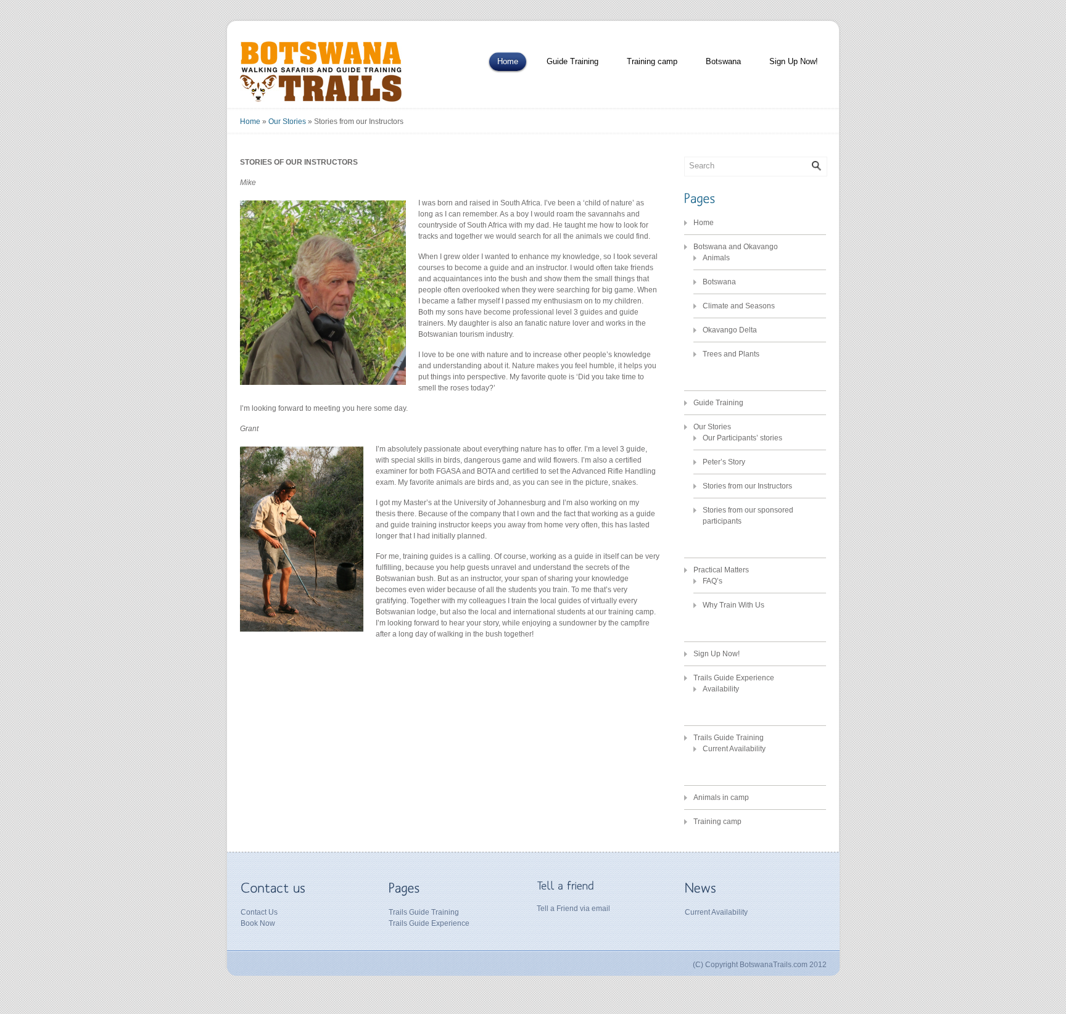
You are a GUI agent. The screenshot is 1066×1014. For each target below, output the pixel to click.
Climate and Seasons (739, 306)
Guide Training (572, 61)
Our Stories (287, 121)
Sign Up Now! (793, 61)
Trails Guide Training (728, 737)
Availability (721, 689)
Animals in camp (721, 797)
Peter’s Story (724, 462)
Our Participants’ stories (742, 438)
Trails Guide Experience (733, 678)
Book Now (258, 923)
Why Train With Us (733, 605)
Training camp (652, 61)
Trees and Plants (731, 354)
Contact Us (259, 912)
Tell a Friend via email (573, 908)
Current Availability (734, 748)
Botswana (723, 61)
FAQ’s (712, 581)
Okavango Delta (730, 330)
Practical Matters (721, 570)
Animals (716, 258)
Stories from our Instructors (747, 486)
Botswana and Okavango (735, 246)
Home (507, 61)
